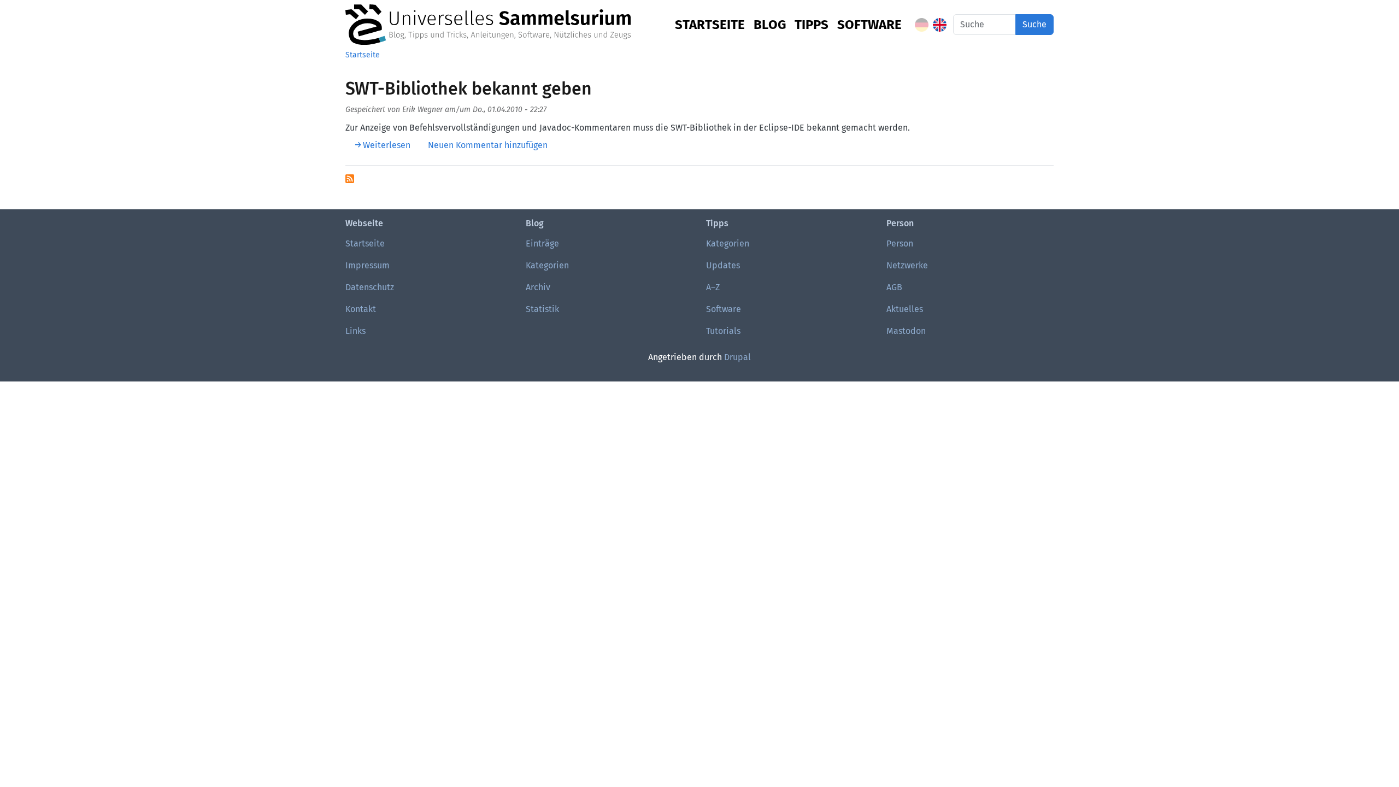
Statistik (542, 309)
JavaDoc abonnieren (349, 178)
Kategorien (547, 265)
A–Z (713, 287)
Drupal (737, 357)
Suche (1034, 24)
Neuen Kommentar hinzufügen (488, 145)
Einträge (542, 243)
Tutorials (723, 331)
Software (869, 24)
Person (899, 243)
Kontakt (360, 309)
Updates (723, 265)
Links (355, 331)
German (921, 25)
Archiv (538, 287)
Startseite (710, 24)
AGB (894, 287)
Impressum (367, 265)
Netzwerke (907, 265)
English (940, 25)
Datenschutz (369, 287)
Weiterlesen (386, 145)
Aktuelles (904, 309)
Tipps (811, 24)
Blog (770, 24)
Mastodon (906, 331)
